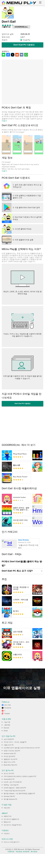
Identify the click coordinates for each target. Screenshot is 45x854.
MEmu (19, 3)
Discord (6, 728)
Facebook (7, 708)
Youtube (7, 713)
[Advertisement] (22, 81)
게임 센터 (7, 808)
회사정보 (34, 852)
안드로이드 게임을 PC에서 (13, 825)
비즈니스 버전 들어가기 (12, 842)
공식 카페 (7, 705)
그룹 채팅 (7, 725)
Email (6, 731)
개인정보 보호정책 (22, 852)
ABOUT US (7, 816)
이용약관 (11, 852)
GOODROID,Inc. (21, 27)
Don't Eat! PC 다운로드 (24, 45)
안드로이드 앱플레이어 (11, 819)
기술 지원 (7, 722)
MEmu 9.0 (7, 822)
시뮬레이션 (6, 27)
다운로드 (7, 833)
